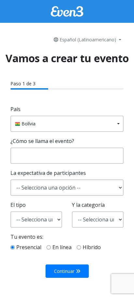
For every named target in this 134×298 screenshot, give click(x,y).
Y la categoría (88, 204)
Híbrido (92, 247)
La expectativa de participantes (48, 173)
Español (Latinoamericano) (87, 39)
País (15, 109)
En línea (62, 247)
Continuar (65, 271)
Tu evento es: (26, 236)
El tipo (18, 204)
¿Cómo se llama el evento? (42, 141)
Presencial (28, 247)
